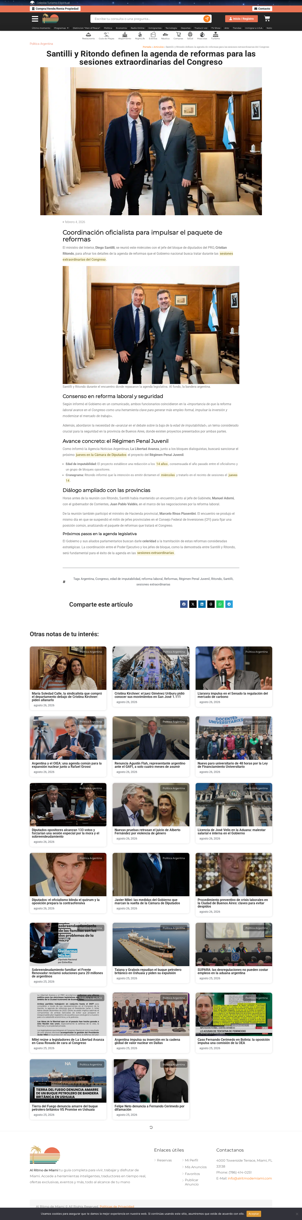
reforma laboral (152, 579)
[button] (184, 604)
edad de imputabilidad (125, 579)
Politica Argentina (41, 44)
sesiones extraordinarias (153, 584)
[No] (297, 1214)
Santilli (228, 579)
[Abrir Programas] (68, 28)
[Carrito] (267, 18)
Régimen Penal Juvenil (194, 579)
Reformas (171, 579)
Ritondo (216, 579)
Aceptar (254, 1213)
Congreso (102, 579)
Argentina (87, 579)
